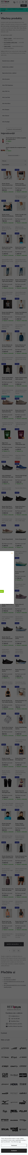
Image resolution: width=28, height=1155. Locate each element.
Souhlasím (14, 1150)
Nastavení (14, 1145)
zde (20, 1142)
